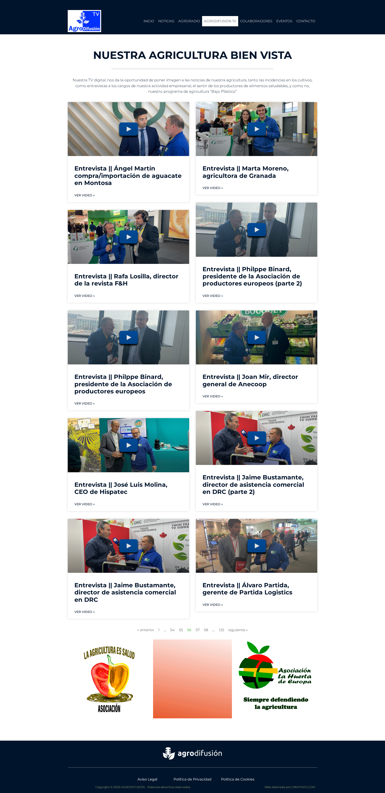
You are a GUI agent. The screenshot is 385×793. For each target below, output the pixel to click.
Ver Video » (84, 195)
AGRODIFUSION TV (220, 21)
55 (181, 630)
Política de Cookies (237, 779)
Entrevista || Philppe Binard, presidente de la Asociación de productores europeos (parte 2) (252, 276)
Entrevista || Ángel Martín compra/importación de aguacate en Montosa (128, 176)
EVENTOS (284, 21)
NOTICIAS (166, 21)
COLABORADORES (256, 21)
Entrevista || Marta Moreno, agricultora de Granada (246, 172)
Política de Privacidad (192, 779)
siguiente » (238, 630)
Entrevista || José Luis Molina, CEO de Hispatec (120, 488)
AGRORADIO (189, 21)
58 (206, 630)
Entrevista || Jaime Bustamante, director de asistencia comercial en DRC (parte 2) (253, 484)
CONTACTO (305, 21)
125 (221, 630)
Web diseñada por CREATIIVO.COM (289, 787)
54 (172, 630)
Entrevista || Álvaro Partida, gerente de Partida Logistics (247, 588)
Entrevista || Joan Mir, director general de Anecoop (250, 380)
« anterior (145, 630)
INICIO (148, 21)
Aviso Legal (147, 779)
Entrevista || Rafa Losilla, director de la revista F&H (126, 280)
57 (198, 630)
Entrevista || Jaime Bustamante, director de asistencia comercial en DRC (125, 592)
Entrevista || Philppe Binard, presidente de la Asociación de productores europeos (123, 384)
